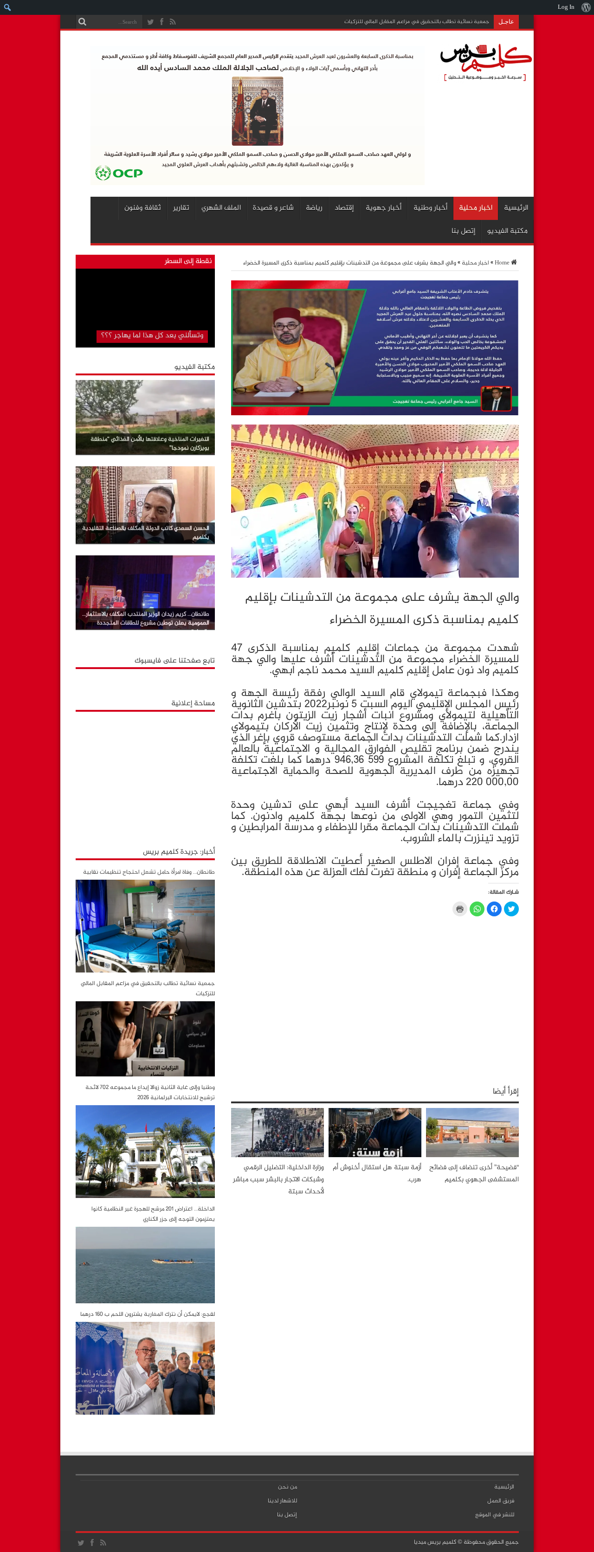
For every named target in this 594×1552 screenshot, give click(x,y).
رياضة (314, 208)
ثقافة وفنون (142, 208)
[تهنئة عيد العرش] (375, 414)
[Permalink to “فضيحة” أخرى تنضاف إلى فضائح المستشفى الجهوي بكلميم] (472, 1156)
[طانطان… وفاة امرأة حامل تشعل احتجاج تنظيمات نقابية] (145, 971)
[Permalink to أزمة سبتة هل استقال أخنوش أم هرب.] (375, 1156)
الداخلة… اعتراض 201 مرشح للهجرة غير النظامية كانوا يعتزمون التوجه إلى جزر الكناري (153, 1214)
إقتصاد (344, 208)
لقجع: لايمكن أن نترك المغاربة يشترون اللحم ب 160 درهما (147, 1314)
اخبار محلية (475, 208)
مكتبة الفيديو (507, 231)
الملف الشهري (221, 208)
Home (502, 263)
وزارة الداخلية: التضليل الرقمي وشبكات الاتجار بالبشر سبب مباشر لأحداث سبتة (278, 1180)
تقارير (181, 208)
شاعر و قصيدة (273, 208)
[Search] (83, 22)
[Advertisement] (145, 774)
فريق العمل (500, 1501)
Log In (566, 7)
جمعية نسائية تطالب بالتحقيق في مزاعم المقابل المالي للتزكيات (416, 21)
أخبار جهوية (383, 208)
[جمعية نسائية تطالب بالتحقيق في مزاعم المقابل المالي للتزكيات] (145, 1075)
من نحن (287, 1487)
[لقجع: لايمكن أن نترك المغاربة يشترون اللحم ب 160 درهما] (145, 1413)
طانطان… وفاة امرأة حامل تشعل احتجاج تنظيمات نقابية (149, 872)
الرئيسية (516, 208)
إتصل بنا (463, 231)
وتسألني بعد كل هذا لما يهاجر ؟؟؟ (152, 335)
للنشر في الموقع (494, 1515)
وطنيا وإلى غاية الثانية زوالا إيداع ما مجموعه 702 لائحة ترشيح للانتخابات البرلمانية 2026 (150, 1092)
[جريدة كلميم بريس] (484, 79)
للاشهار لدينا (282, 1501)
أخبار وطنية (430, 208)
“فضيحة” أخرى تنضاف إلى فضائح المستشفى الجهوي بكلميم (474, 1173)
